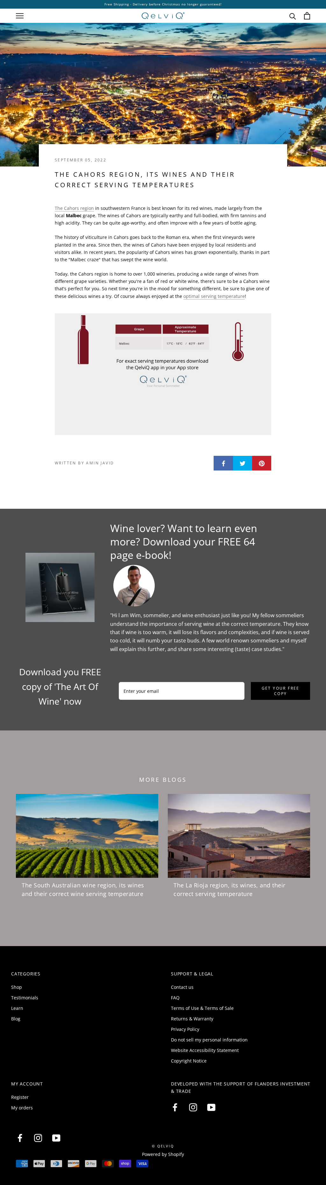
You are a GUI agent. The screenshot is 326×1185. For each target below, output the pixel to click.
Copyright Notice (189, 1061)
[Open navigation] (20, 16)
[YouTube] (211, 1107)
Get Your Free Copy (281, 690)
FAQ (175, 998)
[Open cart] (307, 15)
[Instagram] (193, 1107)
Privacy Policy (185, 1029)
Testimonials (24, 998)
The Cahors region (74, 208)
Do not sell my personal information (209, 1040)
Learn (17, 1008)
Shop (16, 987)
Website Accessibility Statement (205, 1050)
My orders (22, 1108)
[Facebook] (175, 1107)
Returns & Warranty (192, 1019)
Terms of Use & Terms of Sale (202, 1008)
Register (20, 1097)
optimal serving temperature (214, 296)
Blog (15, 1019)
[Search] (292, 15)
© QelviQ (163, 1146)
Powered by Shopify (163, 1154)
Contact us (182, 987)
